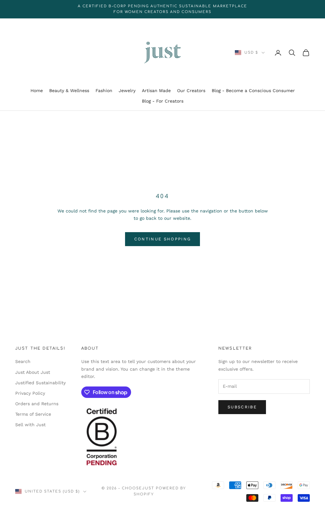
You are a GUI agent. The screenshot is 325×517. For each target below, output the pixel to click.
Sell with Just (30, 424)
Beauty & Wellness (69, 90)
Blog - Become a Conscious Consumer (253, 90)
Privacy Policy (30, 393)
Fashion (104, 90)
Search (22, 361)
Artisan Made (156, 90)
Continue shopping (162, 239)
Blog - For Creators (162, 101)
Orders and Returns (36, 403)
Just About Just (32, 372)
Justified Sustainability (40, 382)
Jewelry (127, 90)
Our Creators (191, 90)
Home (36, 90)
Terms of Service (33, 414)
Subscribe (242, 407)
